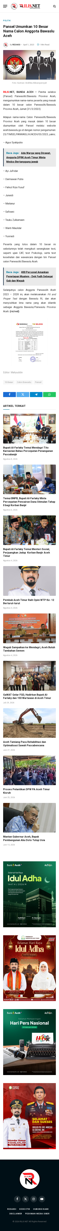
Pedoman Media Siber (37, 1214)
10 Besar (9, 382)
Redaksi (11, 1209)
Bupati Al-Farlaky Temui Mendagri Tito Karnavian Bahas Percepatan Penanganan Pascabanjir (28, 451)
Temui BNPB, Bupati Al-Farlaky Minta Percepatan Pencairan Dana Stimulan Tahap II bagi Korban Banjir (29, 502)
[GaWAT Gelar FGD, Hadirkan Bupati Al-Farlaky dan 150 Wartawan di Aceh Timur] (29, 675)
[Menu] (5, 6)
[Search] (54, 6)
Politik (7, 21)
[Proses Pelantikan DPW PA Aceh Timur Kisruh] (29, 770)
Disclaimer (15, 1214)
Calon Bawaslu (24, 382)
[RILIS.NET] (29, 6)
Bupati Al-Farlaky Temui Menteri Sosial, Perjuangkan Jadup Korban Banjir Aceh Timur (26, 553)
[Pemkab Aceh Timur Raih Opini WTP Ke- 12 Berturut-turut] (29, 581)
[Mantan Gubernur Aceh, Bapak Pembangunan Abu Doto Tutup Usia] (29, 818)
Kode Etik (24, 1209)
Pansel (38, 382)
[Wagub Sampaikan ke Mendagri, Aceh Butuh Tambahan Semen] (29, 628)
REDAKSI (16, 45)
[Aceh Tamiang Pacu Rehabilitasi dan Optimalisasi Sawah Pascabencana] (29, 723)
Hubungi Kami (41, 1209)
